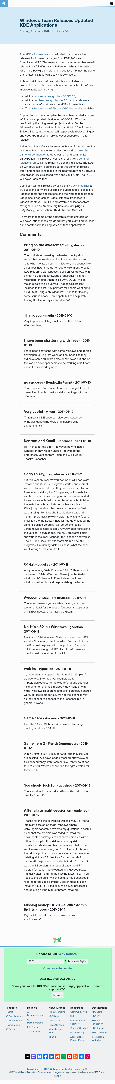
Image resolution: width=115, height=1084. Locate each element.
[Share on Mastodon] (33, 1055)
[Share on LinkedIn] (51, 1055)
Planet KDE (54, 1020)
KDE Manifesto (99, 1032)
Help (72, 1016)
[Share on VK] (81, 1055)
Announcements (57, 1012)
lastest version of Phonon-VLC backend (55, 108)
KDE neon (10, 1029)
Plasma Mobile (13, 1025)
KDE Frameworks (14, 1020)
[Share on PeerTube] (75, 1055)
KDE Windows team (37, 54)
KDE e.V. (96, 1016)
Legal (57, 1075)
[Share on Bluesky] (39, 1055)
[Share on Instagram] (87, 1055)
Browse (57, 995)
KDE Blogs (54, 1016)
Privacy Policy (77, 1032)
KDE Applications (14, 1016)
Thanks (52, 1037)
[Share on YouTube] (69, 1055)
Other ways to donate (57, 968)
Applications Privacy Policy (77, 1038)
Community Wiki (78, 1012)
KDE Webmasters (54, 1069)
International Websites (98, 1038)
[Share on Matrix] (27, 1055)
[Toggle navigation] (111, 3)
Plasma (9, 1012)
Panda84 (62, 31)
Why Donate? (69, 954)
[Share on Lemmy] (63, 1055)
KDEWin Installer (79, 185)
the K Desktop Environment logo (40, 1072)
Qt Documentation (35, 1021)
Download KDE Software (77, 1022)
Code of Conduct (79, 1028)
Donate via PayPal (77, 961)
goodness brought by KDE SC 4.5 (54, 96)
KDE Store (97, 1012)
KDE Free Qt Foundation (98, 1022)
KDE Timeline (98, 1028)
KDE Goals (32, 1027)
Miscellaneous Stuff (56, 1031)
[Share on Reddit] (57, 1055)
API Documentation (35, 1013)
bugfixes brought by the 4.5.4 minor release (60, 100)
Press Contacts (56, 1025)
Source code (33, 1031)
